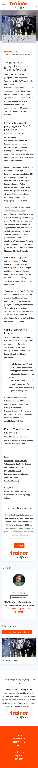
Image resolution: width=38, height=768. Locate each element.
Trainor (17, 491)
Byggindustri (9, 470)
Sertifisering (20, 494)
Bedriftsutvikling (11, 481)
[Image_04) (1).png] (19, 647)
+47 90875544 (19, 612)
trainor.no (19, 752)
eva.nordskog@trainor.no (19, 608)
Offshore (8, 494)
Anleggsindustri (16, 467)
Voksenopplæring (11, 464)
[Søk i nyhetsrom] (35, 5)
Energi (18, 470)
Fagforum (19, 755)
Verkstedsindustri (11, 477)
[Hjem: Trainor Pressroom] (18, 5)
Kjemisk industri (20, 460)
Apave (15, 261)
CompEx (7, 134)
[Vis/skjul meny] (3, 5)
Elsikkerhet (9, 491)
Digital (23, 491)
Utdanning (8, 460)
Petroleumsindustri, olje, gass (16, 474)
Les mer (19, 546)
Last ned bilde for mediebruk (16, 632)
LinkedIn (19, 759)
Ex (13, 494)
